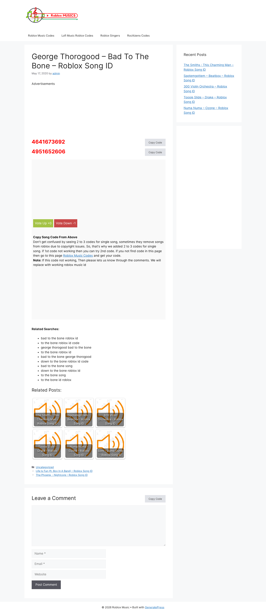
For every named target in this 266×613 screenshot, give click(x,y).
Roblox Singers (110, 35)
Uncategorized (45, 467)
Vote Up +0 (43, 223)
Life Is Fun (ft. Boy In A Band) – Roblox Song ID (64, 470)
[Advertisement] (99, 111)
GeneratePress (154, 607)
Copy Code (155, 142)
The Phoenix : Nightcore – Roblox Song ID (62, 474)
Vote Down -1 (66, 223)
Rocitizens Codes (138, 35)
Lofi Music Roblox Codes (77, 35)
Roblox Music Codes (41, 35)
